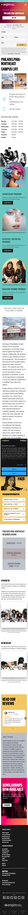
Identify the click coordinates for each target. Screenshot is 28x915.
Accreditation (5, 849)
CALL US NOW (5, 912)
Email (2, 43)
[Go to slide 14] (23, 629)
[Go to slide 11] (19, 629)
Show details (20, 464)
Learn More (7, 203)
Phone (2, 37)
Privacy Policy (17, 53)
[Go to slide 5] (10, 629)
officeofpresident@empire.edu (8, 882)
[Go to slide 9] (16, 629)
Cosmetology (10, 543)
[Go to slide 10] (17, 629)
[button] (25, 4)
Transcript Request (6, 834)
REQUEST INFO (23, 912)
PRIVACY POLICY (19, 893)
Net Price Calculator (6, 855)
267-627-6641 (14, 109)
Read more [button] (7, 723)
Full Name (3, 32)
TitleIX (3, 858)
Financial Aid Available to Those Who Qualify (14, 1)
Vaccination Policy (6, 838)
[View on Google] (5, 713)
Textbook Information (6, 840)
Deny (14, 473)
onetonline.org (5, 853)
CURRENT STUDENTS (6, 829)
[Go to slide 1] (4, 629)
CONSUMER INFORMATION (7, 846)
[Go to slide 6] (11, 629)
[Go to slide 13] (22, 629)
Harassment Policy (6, 856)
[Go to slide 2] (5, 629)
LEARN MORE (7, 805)
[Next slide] (24, 615)
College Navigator (5, 851)
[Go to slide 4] (8, 629)
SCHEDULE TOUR (14, 912)
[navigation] (8, 4)
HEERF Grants (5, 860)
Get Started (21, 44)
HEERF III (4, 865)
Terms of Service (11, 53)
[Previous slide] (3, 615)
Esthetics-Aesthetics (13, 553)
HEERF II (4, 863)
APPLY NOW (14, 18)
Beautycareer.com (6, 836)
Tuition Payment (5, 832)
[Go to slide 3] (7, 629)
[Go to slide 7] (13, 629)
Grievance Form (5, 842)
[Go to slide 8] (14, 629)
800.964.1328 (5, 881)
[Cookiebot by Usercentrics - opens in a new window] (20, 441)
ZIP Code (16, 37)
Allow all (14, 469)
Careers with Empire (6, 884)
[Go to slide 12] (20, 629)
